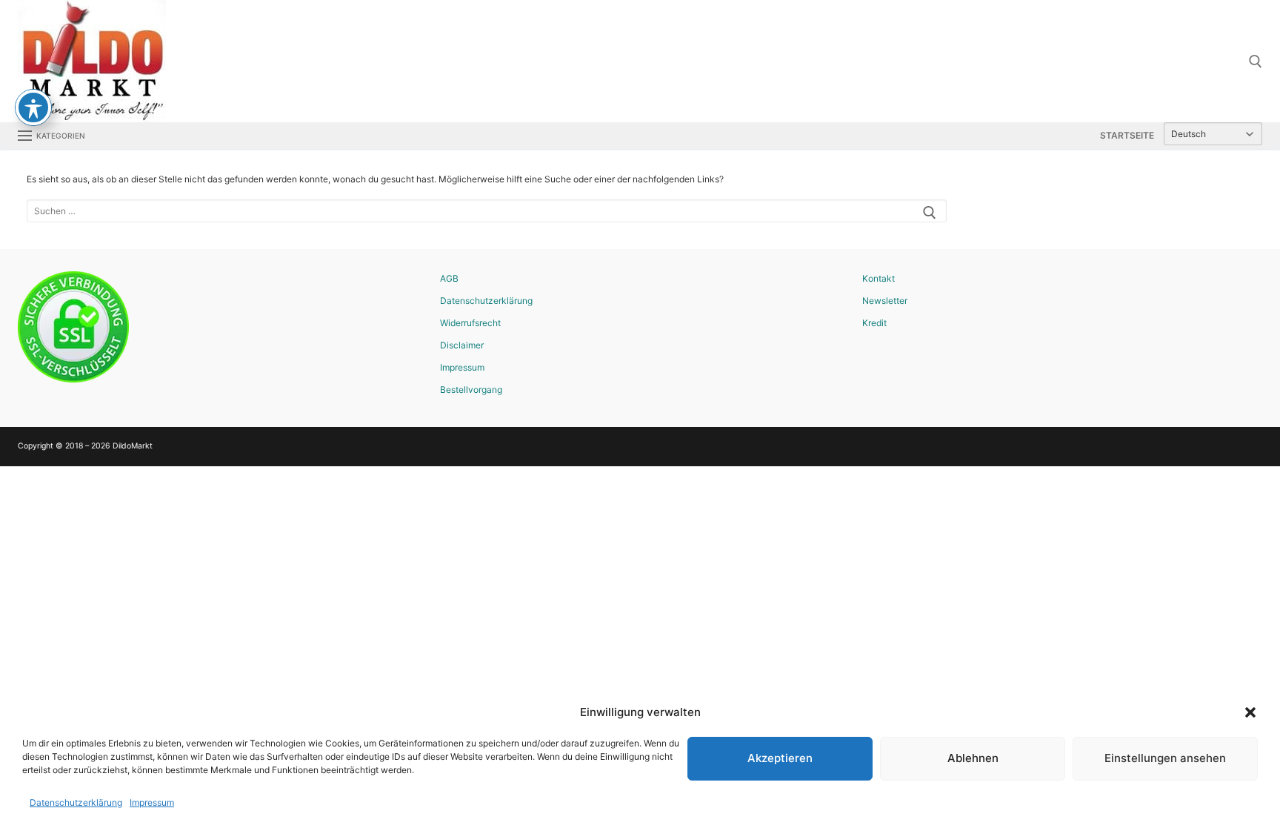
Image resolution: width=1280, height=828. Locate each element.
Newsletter (884, 300)
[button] (1250, 712)
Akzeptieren (780, 758)
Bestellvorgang (471, 389)
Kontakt (878, 278)
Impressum (152, 802)
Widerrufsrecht (470, 322)
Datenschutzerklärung (76, 802)
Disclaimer (462, 345)
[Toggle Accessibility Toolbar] (33, 107)
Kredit (874, 322)
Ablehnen (973, 758)
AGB (449, 278)
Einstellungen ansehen (1165, 758)
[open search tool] (1255, 61)
